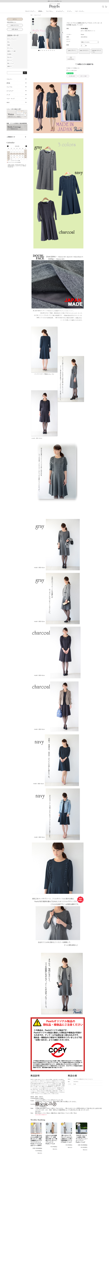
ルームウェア (59, 11)
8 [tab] (52, 50)
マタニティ (9, 79)
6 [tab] (48, 50)
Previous (31, 32)
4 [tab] (44, 50)
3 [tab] (42, 50)
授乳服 (40, 11)
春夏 (9, 45)
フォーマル (49, 11)
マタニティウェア (29, 11)
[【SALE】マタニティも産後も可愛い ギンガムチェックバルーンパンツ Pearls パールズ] (81, 1128)
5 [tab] (46, 50)
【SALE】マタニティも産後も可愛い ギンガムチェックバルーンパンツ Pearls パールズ (81, 1139)
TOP (31, 15)
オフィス (10, 60)
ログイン (15, 19)
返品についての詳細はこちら (73, 68)
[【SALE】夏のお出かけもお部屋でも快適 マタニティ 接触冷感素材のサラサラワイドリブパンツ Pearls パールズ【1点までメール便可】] (36, 1128)
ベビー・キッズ (79, 11)
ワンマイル (10, 48)
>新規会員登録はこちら (11, 22)
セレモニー (10, 57)
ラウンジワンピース (12, 39)
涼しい (9, 42)
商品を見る (40, 1153)
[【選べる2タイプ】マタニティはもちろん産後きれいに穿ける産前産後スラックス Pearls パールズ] (66, 1128)
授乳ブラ (10, 66)
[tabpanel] (46, 33)
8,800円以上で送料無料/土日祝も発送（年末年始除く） (54, 1)
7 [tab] (50, 50)
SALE (8, 102)
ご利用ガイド (11, 137)
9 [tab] (54, 50)
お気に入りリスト (15, 25)
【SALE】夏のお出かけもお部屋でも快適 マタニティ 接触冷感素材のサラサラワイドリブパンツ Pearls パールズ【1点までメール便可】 (36, 1140)
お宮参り (10, 54)
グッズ (69, 11)
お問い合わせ (15, 29)
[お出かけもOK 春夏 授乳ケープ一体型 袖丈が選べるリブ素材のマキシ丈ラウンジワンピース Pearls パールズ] (51, 1128)
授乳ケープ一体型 (12, 51)
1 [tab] (38, 50)
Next (62, 32)
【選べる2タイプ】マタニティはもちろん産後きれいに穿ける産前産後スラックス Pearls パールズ (66, 1139)
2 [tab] (40, 50)
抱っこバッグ (11, 63)
